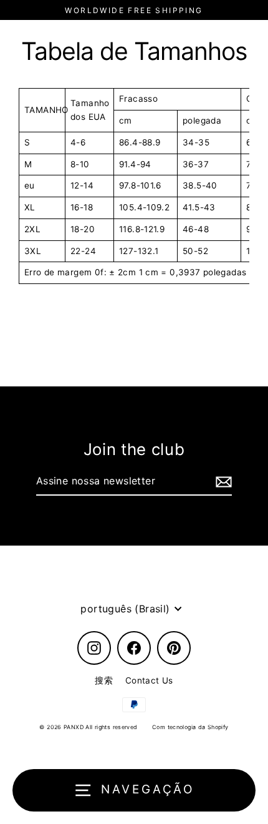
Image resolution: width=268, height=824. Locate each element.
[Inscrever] (222, 482)
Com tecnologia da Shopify (190, 726)
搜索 (104, 680)
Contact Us (149, 680)
